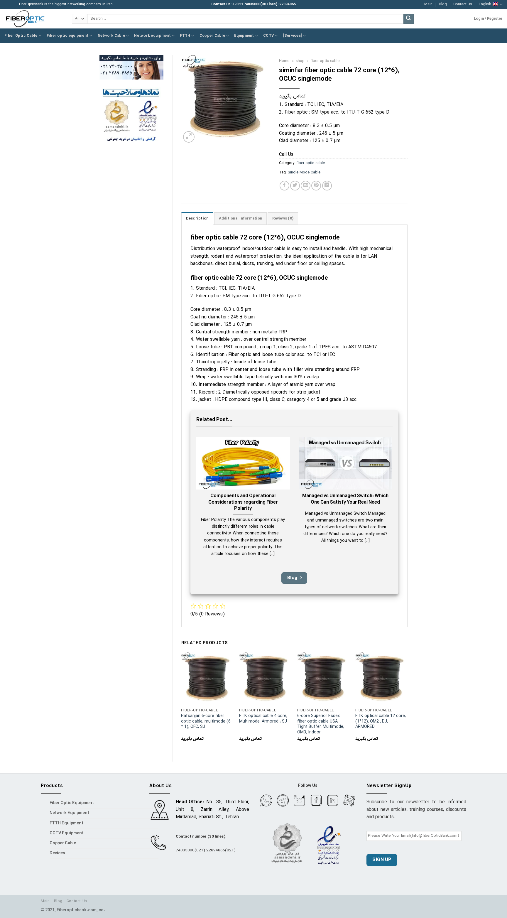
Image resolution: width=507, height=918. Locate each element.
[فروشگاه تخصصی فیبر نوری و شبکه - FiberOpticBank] (33, 18)
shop (300, 61)
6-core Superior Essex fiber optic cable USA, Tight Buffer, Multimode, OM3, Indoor (320, 724)
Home (284, 61)
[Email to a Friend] (305, 185)
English (485, 4)
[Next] (407, 702)
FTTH (185, 35)
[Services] (292, 35)
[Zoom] (189, 137)
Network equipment (152, 35)
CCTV (268, 35)
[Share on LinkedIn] (327, 185)
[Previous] (181, 702)
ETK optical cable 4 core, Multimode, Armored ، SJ (263, 718)
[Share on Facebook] (284, 185)
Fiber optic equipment (67, 35)
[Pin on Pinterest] (316, 185)
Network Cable (111, 35)
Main (428, 4)
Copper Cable (212, 35)
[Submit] (408, 19)
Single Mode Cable (304, 172)
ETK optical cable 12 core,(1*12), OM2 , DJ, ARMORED (380, 721)
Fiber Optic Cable (20, 35)
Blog (443, 4)
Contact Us (462, 4)
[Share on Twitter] (295, 185)
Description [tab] (197, 218)
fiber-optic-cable (325, 61)
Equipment (244, 35)
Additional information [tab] (240, 218)
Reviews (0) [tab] (282, 218)
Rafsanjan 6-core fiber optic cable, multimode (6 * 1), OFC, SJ (206, 721)
